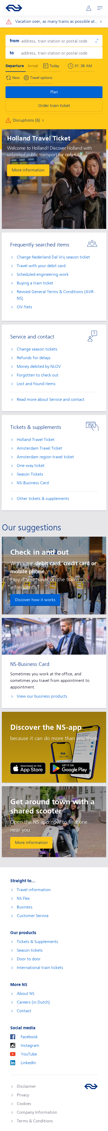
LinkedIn (28, 1062)
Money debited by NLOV (39, 366)
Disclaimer (26, 1086)
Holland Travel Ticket (36, 439)
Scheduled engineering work (43, 274)
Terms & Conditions (35, 1121)
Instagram (30, 1045)
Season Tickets (30, 474)
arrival (33, 66)
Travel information (34, 889)
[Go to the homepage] (91, 1086)
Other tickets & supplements (43, 498)
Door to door (29, 959)
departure (15, 66)
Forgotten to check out (37, 375)
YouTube (29, 1054)
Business (25, 907)
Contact (24, 1011)
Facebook (29, 1037)
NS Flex (23, 898)
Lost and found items (36, 383)
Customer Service (32, 915)
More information (28, 170)
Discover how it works (35, 599)
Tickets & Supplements (37, 941)
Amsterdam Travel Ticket (39, 448)
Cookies (24, 1103)
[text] (84, 65)
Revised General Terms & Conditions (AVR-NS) (56, 295)
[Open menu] (100, 8)
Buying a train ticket (35, 283)
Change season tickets (37, 349)
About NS (25, 993)
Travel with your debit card (41, 265)
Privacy (23, 1095)
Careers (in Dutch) (33, 1002)
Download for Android (70, 768)
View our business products (42, 696)
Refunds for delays (34, 358)
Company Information (37, 1112)
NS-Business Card (33, 483)
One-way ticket (31, 465)
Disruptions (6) (26, 120)
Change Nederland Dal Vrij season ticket (53, 257)
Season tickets (30, 950)
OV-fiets (24, 307)
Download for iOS (28, 768)
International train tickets (40, 967)
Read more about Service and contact (50, 399)
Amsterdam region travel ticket (45, 457)
